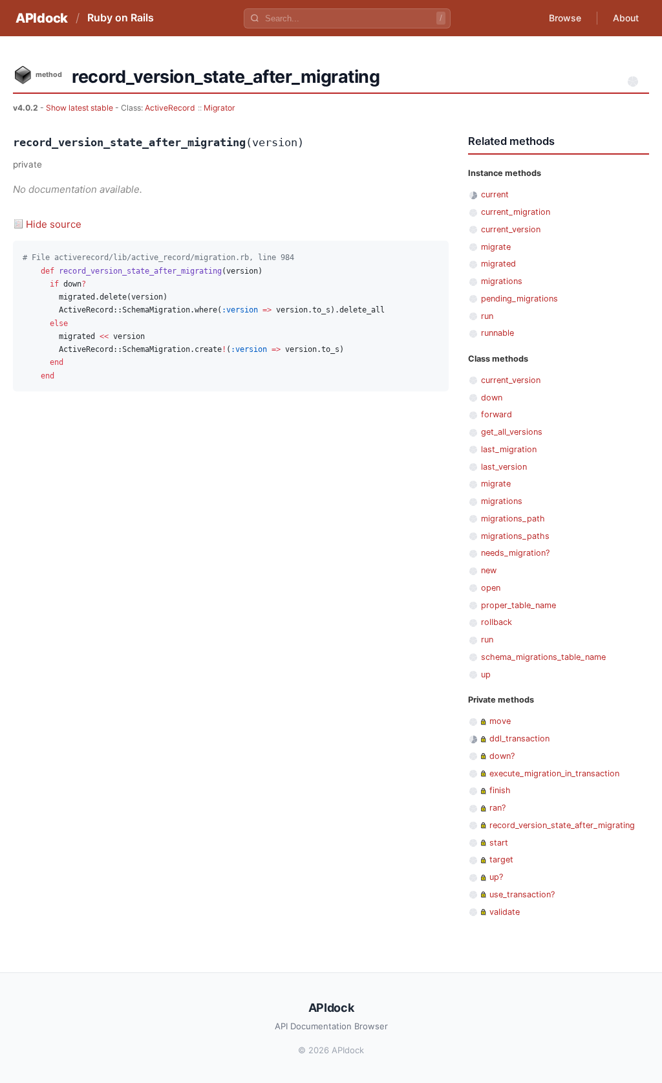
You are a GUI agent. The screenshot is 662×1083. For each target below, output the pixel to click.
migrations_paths (515, 536)
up (486, 674)
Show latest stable (80, 108)
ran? (497, 808)
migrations (501, 281)
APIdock (42, 18)
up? (496, 877)
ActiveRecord (170, 108)
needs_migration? (515, 553)
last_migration (509, 449)
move (500, 721)
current (495, 194)
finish (500, 790)
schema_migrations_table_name (543, 657)
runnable (497, 333)
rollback (496, 622)
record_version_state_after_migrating (562, 825)
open (490, 588)
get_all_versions (511, 432)
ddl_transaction (519, 738)
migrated (498, 263)
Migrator (219, 108)
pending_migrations (519, 298)
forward (496, 414)
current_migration (515, 212)
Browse (565, 17)
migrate (496, 247)
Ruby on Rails (120, 17)
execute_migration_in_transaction (554, 773)
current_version (510, 229)
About (626, 17)
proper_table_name (518, 605)
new (488, 570)
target (501, 859)
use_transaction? (522, 894)
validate (504, 912)
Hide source (53, 224)
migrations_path (513, 518)
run (487, 316)
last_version (504, 467)
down (491, 397)
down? (502, 756)
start (498, 843)
